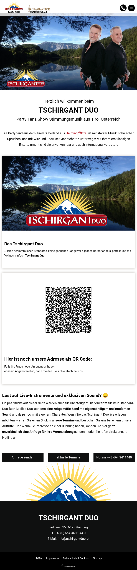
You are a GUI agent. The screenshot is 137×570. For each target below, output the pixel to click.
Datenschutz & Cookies (75, 558)
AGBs (39, 558)
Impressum (52, 558)
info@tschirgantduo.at (73, 538)
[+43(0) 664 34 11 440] (123, 8)
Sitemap (97, 558)
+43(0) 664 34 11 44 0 (70, 533)
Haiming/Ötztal (76, 133)
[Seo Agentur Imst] (68, 565)
